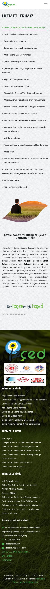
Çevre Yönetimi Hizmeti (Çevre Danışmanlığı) (24, 27)
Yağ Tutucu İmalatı (13, 138)
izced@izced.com (13, 543)
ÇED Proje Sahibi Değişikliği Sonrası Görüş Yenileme (22, 70)
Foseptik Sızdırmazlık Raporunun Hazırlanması (26, 145)
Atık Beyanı (9, 151)
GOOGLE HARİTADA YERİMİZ (17, 552)
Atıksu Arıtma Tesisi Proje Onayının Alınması (24, 100)
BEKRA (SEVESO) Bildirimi (15, 187)
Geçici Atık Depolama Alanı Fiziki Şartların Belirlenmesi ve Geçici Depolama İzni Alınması (23, 171)
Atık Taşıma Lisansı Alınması (17, 55)
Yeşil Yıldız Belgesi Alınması (16, 79)
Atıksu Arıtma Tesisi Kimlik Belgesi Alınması (24, 106)
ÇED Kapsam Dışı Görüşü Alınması (19, 61)
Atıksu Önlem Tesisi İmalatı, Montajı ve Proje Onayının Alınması (24, 129)
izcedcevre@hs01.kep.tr (15, 547)
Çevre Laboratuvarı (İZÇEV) (16, 86)
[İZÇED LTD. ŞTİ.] (9, 4)
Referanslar (7, 560)
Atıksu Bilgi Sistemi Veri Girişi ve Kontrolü (23, 93)
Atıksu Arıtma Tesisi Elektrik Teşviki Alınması (25, 120)
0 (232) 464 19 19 (12, 539)
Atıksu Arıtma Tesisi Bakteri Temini (20, 113)
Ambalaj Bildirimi (12, 180)
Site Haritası (7, 556)
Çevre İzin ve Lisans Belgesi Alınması (20, 48)
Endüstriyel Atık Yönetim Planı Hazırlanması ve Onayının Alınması (25, 160)
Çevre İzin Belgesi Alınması (16, 41)
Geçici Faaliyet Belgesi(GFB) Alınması (21, 34)
